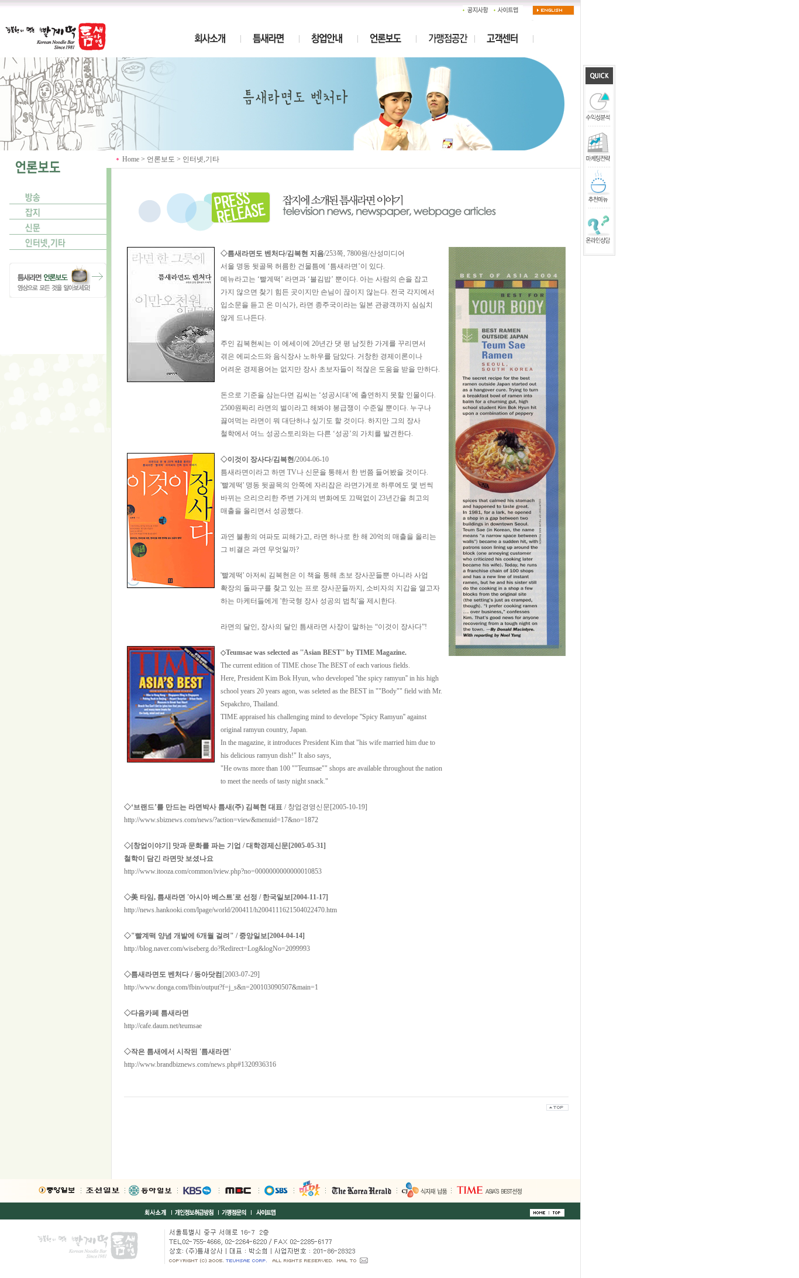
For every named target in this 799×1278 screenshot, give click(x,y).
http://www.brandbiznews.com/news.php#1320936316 (200, 1064)
